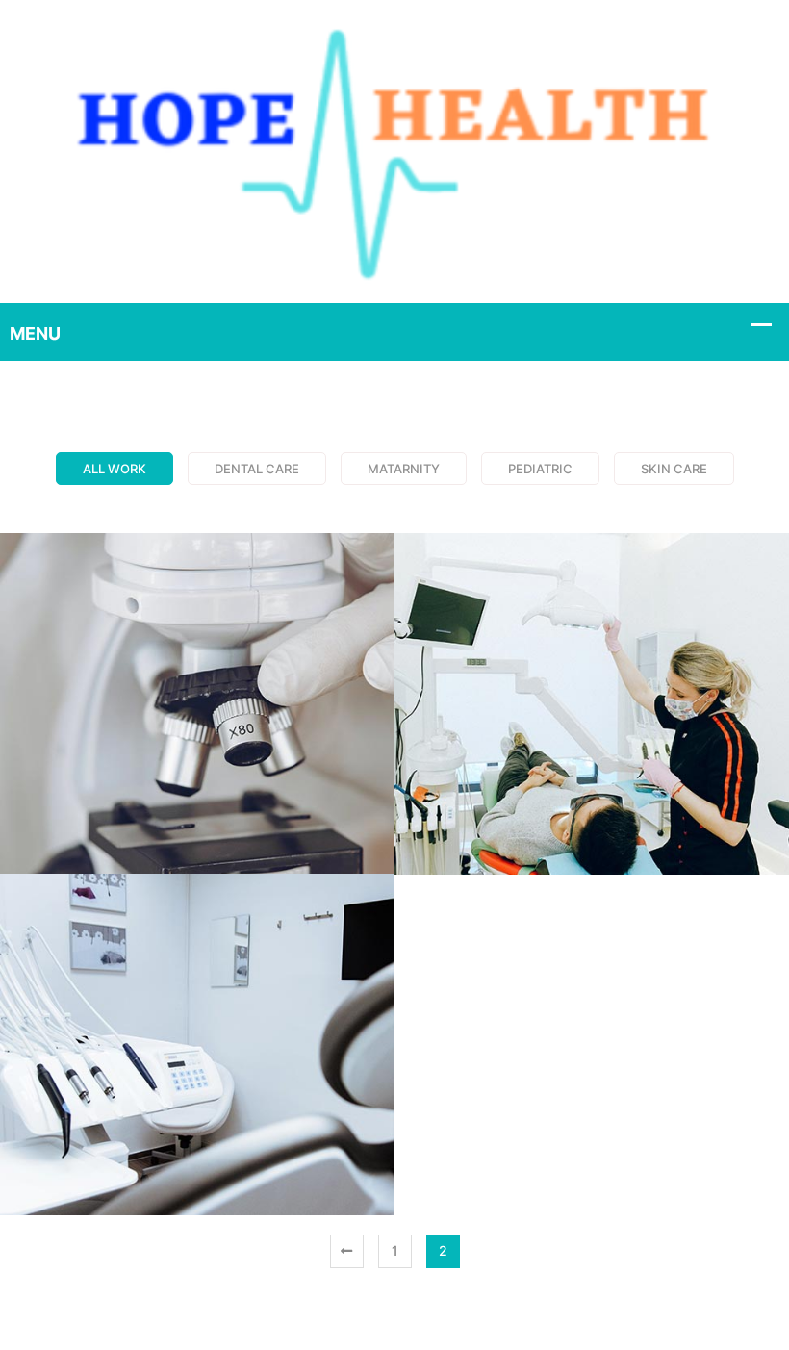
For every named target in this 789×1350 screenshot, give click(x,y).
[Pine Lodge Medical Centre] (394, 150)
